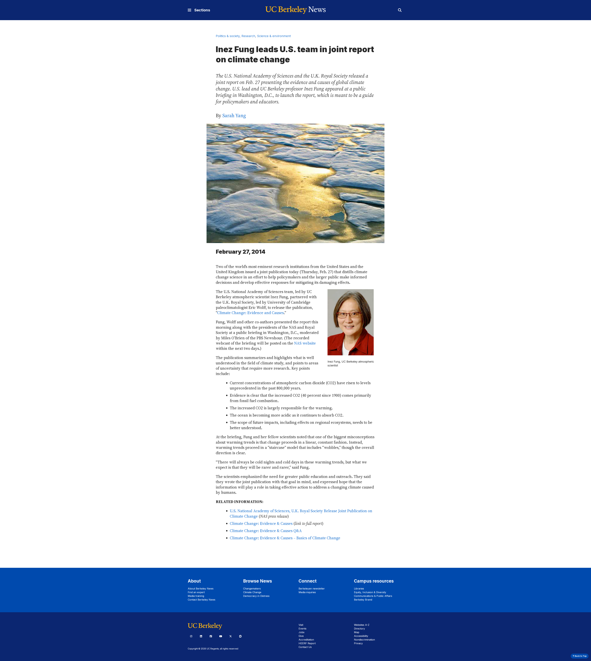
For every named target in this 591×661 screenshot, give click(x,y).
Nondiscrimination (364, 639)
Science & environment (274, 36)
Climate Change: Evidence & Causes (261, 523)
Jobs (301, 632)
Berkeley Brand (363, 599)
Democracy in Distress (256, 595)
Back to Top (580, 656)
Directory (359, 628)
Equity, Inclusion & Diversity (370, 592)
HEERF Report (307, 643)
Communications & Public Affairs (373, 595)
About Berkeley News (200, 588)
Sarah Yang (234, 115)
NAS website (305, 343)
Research (248, 36)
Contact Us (305, 647)
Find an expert (196, 592)
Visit (301, 624)
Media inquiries (307, 592)
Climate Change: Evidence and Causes (250, 313)
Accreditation (306, 639)
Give (301, 635)
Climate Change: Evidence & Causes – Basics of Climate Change (285, 538)
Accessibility (361, 635)
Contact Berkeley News (201, 599)
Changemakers (252, 588)
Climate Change (252, 592)
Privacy (358, 643)
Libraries (359, 588)
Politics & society (228, 36)
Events (302, 628)
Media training (196, 595)
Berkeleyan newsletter (312, 588)
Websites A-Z (361, 624)
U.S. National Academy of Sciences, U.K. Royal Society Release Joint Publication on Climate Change (301, 513)
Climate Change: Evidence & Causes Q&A (266, 530)
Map (356, 632)
